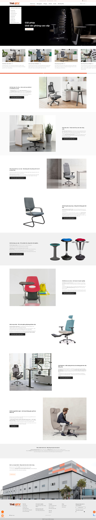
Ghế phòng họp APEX (59, 63)
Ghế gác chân (12, 19)
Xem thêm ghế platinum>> (65, 377)
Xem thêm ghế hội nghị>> (69, 218)
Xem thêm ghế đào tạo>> (69, 293)
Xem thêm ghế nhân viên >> (69, 138)
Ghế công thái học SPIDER (86, 63)
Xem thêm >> (14, 426)
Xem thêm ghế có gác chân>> (17, 334)
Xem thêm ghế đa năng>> (16, 254)
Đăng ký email (80, 507)
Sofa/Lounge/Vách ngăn (14, 22)
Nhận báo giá (12, 474)
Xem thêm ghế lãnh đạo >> (16, 97)
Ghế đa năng (12, 16)
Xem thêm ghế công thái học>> (17, 177)
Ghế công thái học (13, 13)
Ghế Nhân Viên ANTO (6, 63)
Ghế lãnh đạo (12, 10)
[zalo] (94, 514)
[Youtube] (84, 511)
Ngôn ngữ (12, 515)
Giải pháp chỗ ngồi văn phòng (15, 8)
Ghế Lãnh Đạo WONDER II (33, 63)
